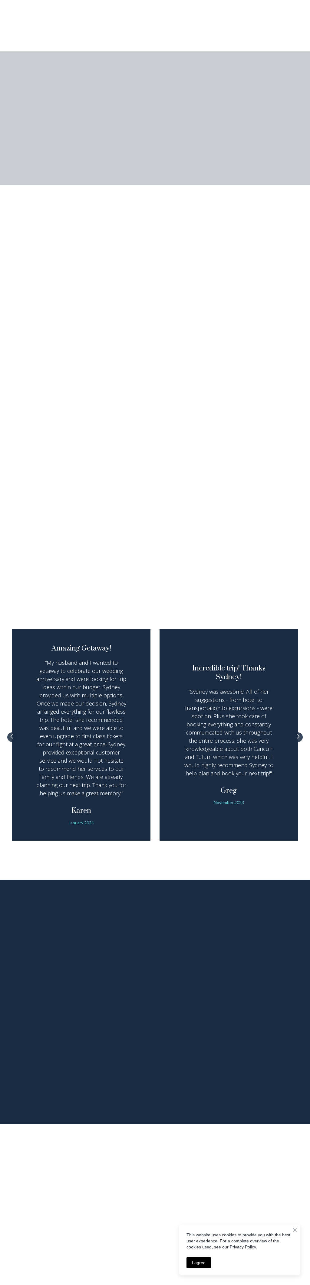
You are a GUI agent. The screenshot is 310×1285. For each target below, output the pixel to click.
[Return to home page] (31, 25)
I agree (199, 1262)
